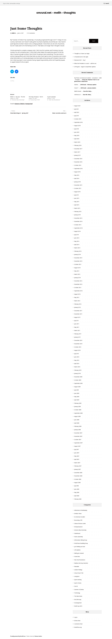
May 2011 (76, 327)
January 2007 (77, 469)
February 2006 (77, 499)
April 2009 (76, 400)
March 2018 (77, 142)
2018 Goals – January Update (88, 88)
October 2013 (77, 264)
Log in (75, 617)
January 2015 (77, 214)
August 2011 (77, 317)
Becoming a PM (78, 520)
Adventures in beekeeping (80, 510)
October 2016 (77, 165)
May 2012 (76, 297)
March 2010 (77, 367)
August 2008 (77, 416)
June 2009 (76, 393)
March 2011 (77, 330)
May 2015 (76, 201)
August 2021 (77, 105)
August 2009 (77, 386)
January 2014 (77, 254)
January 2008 (77, 429)
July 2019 (76, 115)
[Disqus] (38, 136)
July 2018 (76, 129)
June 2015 (76, 198)
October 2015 (77, 188)
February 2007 (77, 466)
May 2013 (76, 271)
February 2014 (77, 251)
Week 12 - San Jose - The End (17, 96)
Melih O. (14, 33)
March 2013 (77, 274)
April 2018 (76, 138)
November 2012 (78, 284)
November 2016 (78, 162)
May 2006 (76, 492)
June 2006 (76, 489)
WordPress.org (78, 627)
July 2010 (76, 353)
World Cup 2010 (78, 606)
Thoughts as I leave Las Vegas (81, 53)
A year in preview (51, 96)
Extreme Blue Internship (80, 530)
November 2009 (78, 377)
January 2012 (77, 307)
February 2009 (77, 403)
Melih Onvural (77, 91)
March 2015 (77, 208)
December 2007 (78, 433)
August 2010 (77, 350)
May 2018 (76, 135)
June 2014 (76, 238)
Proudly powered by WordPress (17, 636)
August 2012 (77, 294)
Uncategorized (28, 103)
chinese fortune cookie (80, 523)
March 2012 (77, 300)
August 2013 (77, 267)
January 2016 (77, 182)
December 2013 (78, 258)
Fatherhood (77, 533)
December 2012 (78, 281)
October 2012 (77, 287)
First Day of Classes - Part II (36, 96)
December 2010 (78, 340)
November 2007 (78, 436)
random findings (78, 569)
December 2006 (78, 472)
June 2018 (76, 132)
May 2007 (76, 456)
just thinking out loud (79, 546)
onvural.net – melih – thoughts (56, 12)
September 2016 (78, 168)
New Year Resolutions (79, 560)
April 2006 (76, 495)
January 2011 (77, 337)
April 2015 (76, 205)
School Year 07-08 (78, 573)
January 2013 (77, 277)
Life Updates (77, 550)
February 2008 (77, 426)
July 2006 (76, 486)
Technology (77, 593)
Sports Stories (77, 583)
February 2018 (77, 145)
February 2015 (77, 211)
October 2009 (77, 380)
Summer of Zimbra (20, 103)
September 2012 (78, 291)
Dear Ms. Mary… (87, 91)
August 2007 (77, 446)
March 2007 (77, 462)
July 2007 (76, 449)
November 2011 (78, 314)
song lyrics (76, 576)
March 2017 (77, 152)
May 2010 (76, 360)
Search (107, 3)
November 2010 (78, 343)
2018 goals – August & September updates (85, 66)
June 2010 (76, 357)
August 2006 (77, 482)
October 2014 (77, 224)
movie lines (77, 556)
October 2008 (77, 409)
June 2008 (76, 419)
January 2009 (77, 406)
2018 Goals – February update (88, 84)
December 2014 (78, 218)
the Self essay (77, 599)
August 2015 (77, 191)
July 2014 (76, 234)
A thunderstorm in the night (81, 57)
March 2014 (77, 248)
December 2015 (78, 185)
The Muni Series (78, 596)
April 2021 (76, 112)
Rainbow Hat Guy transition (81, 563)
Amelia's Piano (78, 513)
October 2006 (77, 479)
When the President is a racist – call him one (85, 63)
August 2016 (77, 172)
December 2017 (78, 148)
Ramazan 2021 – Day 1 (80, 60)
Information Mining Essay (80, 540)
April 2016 (76, 178)
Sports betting (77, 579)
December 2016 (78, 158)
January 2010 (77, 373)
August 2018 (77, 125)
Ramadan (76, 566)
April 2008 (76, 423)
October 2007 (77, 439)
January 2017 (77, 155)
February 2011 (77, 334)
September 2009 (78, 383)
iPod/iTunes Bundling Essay (81, 543)
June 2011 (76, 324)
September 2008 (78, 413)
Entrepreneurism (78, 526)
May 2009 (76, 396)
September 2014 (78, 228)
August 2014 (77, 231)
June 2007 (76, 453)
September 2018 (78, 122)
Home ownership (78, 536)
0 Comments (31, 33)
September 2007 (78, 443)
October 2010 (77, 347)
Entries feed (77, 620)
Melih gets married (79, 553)
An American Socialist (79, 517)
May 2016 (76, 175)
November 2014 (78, 221)
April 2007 (76, 459)
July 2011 (76, 320)
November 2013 (78, 261)
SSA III (76, 586)
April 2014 (76, 244)
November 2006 (78, 476)
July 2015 (76, 195)
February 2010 (77, 370)
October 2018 (77, 119)
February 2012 (77, 304)
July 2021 (76, 109)
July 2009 (76, 390)
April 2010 (76, 363)
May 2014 (76, 241)
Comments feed (78, 624)
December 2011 (78, 310)
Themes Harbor (38, 636)
